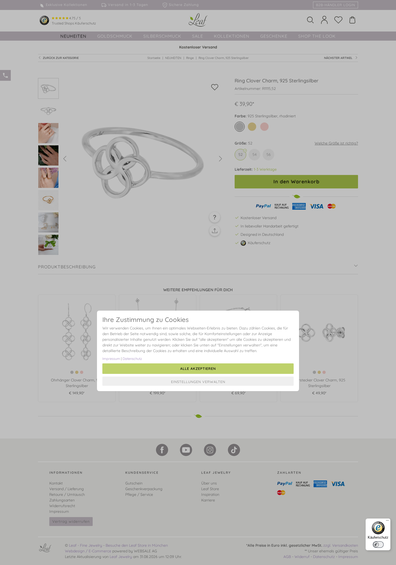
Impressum (111, 358)
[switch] (378, 544)
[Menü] (387, 521)
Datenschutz (132, 358)
